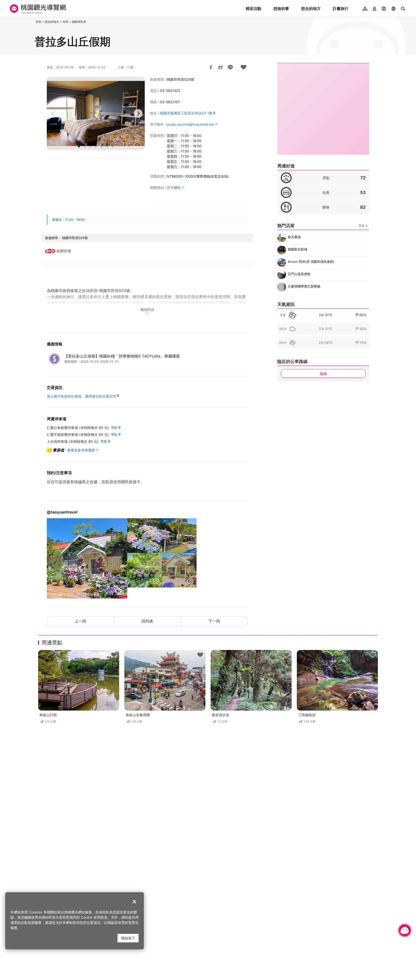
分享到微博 (220, 67)
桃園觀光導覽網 (37, 8)
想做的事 (281, 8)
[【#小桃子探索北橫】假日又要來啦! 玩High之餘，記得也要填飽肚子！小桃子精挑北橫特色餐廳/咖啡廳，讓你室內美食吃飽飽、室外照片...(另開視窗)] (179, 535)
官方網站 (174, 187)
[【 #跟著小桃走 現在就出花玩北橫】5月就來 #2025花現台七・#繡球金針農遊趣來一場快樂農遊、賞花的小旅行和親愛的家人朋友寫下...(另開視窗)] (144, 535)
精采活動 (253, 8)
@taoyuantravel (62, 512)
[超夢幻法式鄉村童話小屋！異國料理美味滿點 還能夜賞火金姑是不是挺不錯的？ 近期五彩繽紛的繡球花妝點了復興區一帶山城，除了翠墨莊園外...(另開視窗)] (179, 570)
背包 (113, 655)
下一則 (214, 621)
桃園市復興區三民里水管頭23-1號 (186, 113)
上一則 (80, 621)
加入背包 (243, 67)
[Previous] (53, 113)
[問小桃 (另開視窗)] (405, 930)
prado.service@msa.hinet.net (190, 124)
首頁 (38, 21)
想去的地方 (311, 8)
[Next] (138, 113)
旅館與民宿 (79, 21)
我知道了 (128, 938)
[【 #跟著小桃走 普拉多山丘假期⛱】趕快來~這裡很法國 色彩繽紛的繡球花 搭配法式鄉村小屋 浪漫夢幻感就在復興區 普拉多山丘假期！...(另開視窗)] (144, 570)
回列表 (147, 621)
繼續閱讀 (147, 310)
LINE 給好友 (230, 67)
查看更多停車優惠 (81, 450)
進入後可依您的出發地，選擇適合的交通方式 (81, 396)
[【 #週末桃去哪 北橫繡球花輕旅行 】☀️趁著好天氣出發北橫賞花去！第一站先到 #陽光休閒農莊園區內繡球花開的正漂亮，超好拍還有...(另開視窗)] (87, 558)
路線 (323, 373)
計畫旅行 (340, 8)
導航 (114, 427)
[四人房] (96, 113)
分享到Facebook (210, 67)
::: (33, 21)
